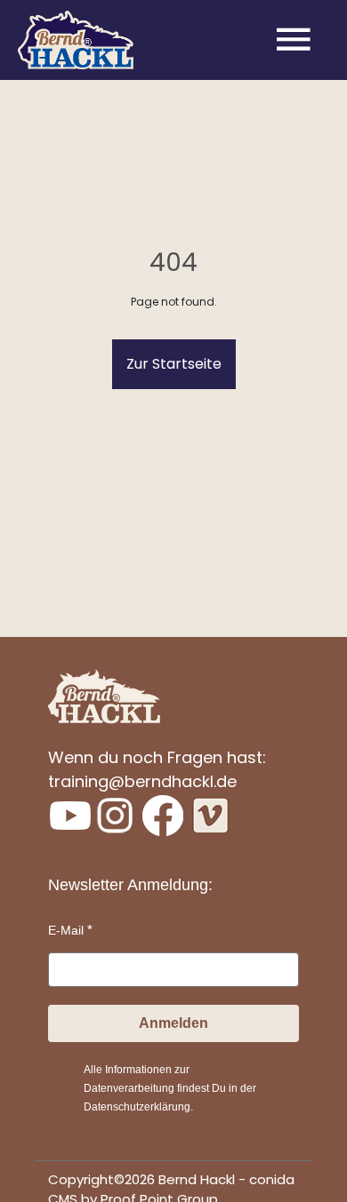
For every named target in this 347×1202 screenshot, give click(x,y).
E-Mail (66, 930)
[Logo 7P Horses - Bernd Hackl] (75, 40)
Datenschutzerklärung (137, 1107)
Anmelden (173, 1023)
